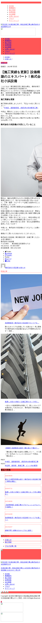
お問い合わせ (14, 16)
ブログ (11, 18)
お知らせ (22, 267)
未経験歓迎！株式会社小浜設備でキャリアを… (22, 323)
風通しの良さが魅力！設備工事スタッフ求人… (22, 402)
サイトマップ (14, 21)
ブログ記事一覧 (10, 546)
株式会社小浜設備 (11, 267)
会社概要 (12, 14)
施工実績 (12, 10)
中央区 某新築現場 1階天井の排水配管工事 (21, 108)
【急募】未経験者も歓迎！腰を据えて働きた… (22, 448)
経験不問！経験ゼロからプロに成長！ (19, 530)
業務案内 (12, 8)
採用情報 (12, 12)
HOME (11, 6)
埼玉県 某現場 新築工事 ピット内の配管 (21, 465)
